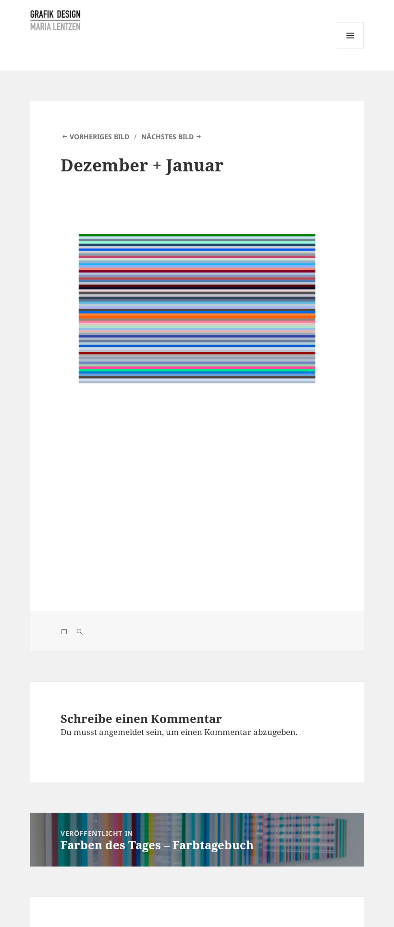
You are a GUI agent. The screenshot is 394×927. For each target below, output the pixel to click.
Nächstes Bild (167, 136)
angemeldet (121, 731)
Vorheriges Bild (99, 136)
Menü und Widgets (350, 48)
